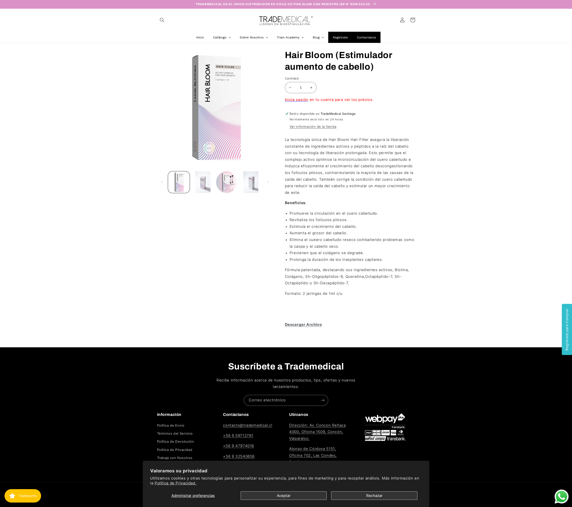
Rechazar (374, 495)
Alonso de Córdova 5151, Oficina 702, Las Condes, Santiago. (313, 455)
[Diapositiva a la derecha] (268, 182)
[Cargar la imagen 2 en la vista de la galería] (203, 182)
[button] (162, 20)
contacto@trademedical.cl (247, 425)
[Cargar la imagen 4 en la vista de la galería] (251, 182)
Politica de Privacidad (174, 450)
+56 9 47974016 (238, 446)
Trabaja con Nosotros (175, 458)
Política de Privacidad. (176, 483)
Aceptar (283, 495)
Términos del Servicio (175, 434)
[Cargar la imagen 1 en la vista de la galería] (179, 182)
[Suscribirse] (323, 400)
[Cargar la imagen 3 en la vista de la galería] (227, 182)
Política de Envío (171, 425)
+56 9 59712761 (238, 435)
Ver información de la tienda (313, 127)
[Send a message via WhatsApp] (561, 496)
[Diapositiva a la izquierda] (162, 182)
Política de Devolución (175, 442)
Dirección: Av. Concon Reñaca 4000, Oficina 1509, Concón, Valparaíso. (317, 432)
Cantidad (292, 78)
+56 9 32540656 (239, 456)
